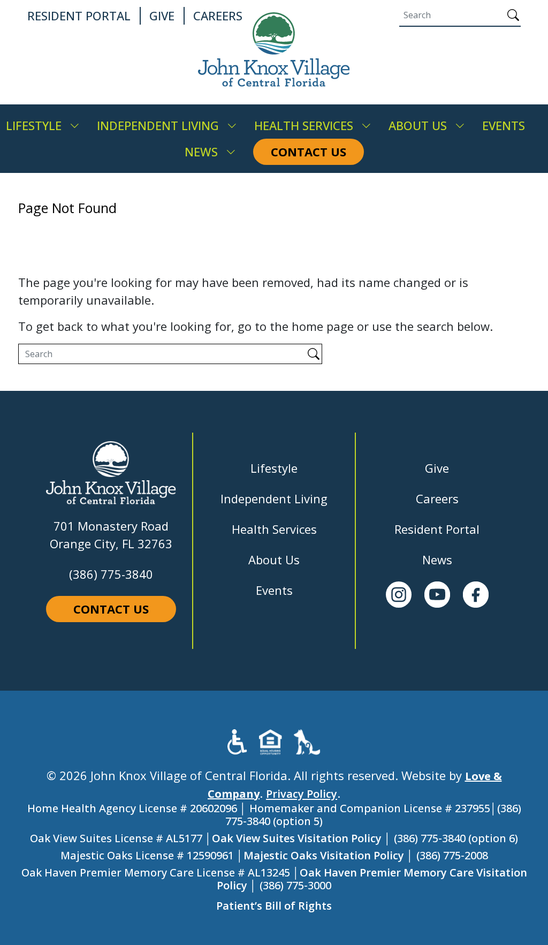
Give (437, 468)
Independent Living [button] (158, 125)
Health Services (274, 529)
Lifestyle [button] (34, 125)
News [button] (201, 151)
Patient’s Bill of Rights (274, 905)
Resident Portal (437, 529)
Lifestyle (274, 468)
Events (274, 590)
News (437, 559)
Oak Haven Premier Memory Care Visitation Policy (372, 879)
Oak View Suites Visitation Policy (297, 838)
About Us (274, 559)
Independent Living (274, 498)
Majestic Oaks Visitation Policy (323, 855)
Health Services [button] (303, 125)
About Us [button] (418, 125)
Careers (437, 498)
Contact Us (111, 609)
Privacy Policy (301, 794)
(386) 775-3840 (111, 574)
